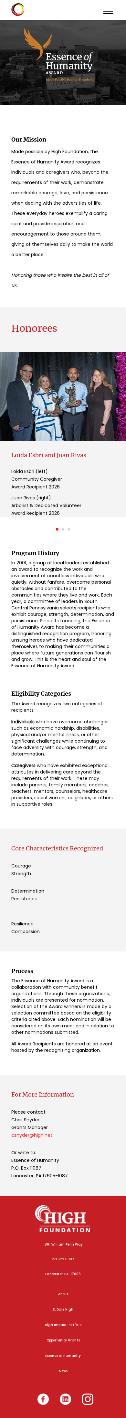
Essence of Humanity (63, 1355)
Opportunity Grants (63, 1340)
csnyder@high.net (31, 1135)
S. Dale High (63, 1309)
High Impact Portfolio (63, 1324)
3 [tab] (69, 529)
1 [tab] (57, 529)
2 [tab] (63, 529)
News (63, 1371)
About (63, 1294)
